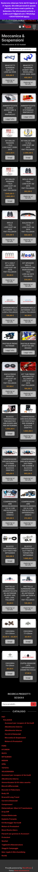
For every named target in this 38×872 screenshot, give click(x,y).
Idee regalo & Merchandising (13, 852)
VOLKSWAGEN (8, 771)
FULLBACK (7, 720)
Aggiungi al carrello (9, 81)
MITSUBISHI (6, 757)
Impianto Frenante (9, 819)
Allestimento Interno (13, 730)
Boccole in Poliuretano (11, 790)
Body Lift (5, 793)
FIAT (3, 717)
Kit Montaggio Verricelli (11, 823)
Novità (4, 856)
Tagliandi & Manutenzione (12, 845)
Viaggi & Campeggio (10, 848)
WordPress (27, 868)
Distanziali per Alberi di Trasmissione (17, 808)
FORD (4, 746)
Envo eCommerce (21, 870)
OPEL (4, 764)
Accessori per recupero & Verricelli (19, 723)
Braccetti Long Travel (10, 797)
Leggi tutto (9, 119)
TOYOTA (5, 768)
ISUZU (4, 753)
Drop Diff (5, 812)
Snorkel (5, 841)
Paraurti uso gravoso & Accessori (15, 834)
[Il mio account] (20, 26)
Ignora (26, 16)
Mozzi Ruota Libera (9, 830)
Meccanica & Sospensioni (15, 738)
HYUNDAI (6, 749)
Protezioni (6, 837)
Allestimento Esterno (13, 727)
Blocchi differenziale (10, 786)
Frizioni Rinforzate (9, 815)
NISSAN (5, 760)
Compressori (7, 804)
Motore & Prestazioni (13, 741)
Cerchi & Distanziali (13, 734)
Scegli (9, 157)
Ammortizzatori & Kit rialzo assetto (16, 782)
